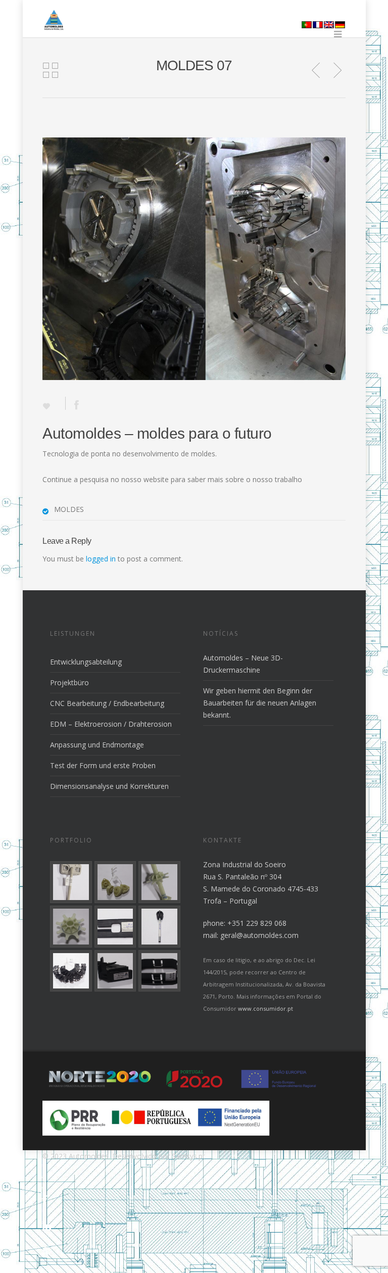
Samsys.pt (188, 1156)
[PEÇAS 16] (115, 927)
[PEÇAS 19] (115, 882)
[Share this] (73, 403)
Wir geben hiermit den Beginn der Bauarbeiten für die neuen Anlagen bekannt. (259, 703)
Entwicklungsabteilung (86, 662)
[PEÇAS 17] (71, 927)
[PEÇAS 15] (159, 927)
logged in (101, 558)
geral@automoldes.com (259, 935)
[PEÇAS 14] (71, 971)
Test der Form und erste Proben (103, 765)
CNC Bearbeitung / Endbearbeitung (107, 703)
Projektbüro (69, 682)
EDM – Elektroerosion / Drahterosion (111, 724)
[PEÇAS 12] (159, 971)
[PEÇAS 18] (159, 882)
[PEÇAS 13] (115, 971)
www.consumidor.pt (265, 1008)
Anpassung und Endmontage (97, 744)
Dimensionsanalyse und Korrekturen (109, 786)
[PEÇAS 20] (71, 882)
